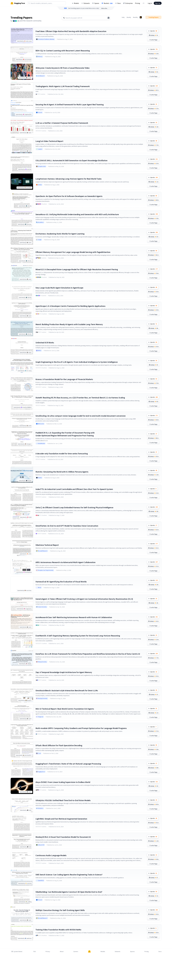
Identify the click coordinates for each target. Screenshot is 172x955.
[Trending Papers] (141, 17)
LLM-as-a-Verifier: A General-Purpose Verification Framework (62, 123)
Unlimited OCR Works (45, 342)
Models (76, 3)
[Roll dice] (108, 17)
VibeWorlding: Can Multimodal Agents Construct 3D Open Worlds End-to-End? (69, 892)
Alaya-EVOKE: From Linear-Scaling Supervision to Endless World (63, 782)
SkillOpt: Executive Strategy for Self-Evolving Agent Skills (60, 910)
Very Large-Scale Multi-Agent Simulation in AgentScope (59, 287)
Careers (75, 951)
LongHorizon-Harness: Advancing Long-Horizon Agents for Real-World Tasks (69, 178)
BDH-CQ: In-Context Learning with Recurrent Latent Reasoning (63, 50)
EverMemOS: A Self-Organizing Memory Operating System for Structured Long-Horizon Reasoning (78, 635)
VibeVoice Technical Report (47, 545)
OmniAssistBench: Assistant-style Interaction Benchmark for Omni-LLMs (67, 690)
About (61, 951)
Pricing (137, 3)
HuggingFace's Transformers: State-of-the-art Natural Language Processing (68, 763)
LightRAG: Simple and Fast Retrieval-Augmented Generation (61, 818)
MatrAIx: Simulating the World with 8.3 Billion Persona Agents (62, 471)
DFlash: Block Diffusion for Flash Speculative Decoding (59, 745)
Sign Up (157, 3)
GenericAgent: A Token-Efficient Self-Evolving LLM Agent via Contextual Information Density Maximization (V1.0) (84, 599)
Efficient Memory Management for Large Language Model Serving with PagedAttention (73, 252)
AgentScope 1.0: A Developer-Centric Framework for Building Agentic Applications (70, 306)
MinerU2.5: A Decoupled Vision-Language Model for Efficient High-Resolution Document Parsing (77, 269)
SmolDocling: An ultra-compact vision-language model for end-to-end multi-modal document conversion (81, 416)
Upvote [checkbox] (153, 31)
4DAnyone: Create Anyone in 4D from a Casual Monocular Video (62, 68)
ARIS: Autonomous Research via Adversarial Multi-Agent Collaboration (65, 562)
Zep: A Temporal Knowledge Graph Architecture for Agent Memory (64, 672)
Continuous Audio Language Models (51, 855)
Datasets (87, 3)
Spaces (96, 3)
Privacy (48, 951)
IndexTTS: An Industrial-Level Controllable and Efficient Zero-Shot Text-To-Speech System (74, 489)
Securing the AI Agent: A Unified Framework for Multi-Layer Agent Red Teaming (70, 104)
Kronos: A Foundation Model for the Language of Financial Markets (64, 379)
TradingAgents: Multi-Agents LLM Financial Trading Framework (63, 86)
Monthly (135, 17)
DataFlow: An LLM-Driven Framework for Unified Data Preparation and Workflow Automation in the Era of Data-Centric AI (88, 654)
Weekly (129, 17)
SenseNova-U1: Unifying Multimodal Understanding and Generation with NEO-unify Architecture (77, 214)
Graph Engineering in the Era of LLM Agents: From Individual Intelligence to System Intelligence (77, 362)
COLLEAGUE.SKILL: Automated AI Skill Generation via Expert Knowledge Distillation (71, 160)
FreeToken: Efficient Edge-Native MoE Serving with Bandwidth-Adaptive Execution (71, 31)
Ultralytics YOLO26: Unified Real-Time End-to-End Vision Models (63, 800)
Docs (119, 3)
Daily (123, 17)
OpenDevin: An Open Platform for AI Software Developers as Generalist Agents (69, 196)
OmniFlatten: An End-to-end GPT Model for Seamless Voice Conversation (67, 525)
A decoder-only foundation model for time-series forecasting (62, 453)
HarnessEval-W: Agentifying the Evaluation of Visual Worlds (61, 581)
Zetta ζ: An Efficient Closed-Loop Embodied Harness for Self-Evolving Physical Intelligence (74, 507)
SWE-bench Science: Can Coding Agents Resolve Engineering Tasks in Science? (69, 874)
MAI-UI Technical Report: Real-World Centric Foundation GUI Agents (65, 708)
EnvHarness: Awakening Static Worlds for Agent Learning (60, 233)
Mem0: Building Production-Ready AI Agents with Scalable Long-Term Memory (69, 324)
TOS (34, 951)
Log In (150, 3)
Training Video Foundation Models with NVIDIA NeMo (58, 929)
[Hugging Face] (89, 951)
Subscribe (104, 8)
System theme (17, 951)
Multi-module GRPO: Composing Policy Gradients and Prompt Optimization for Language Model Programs (81, 728)
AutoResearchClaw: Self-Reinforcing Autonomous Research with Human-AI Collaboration (74, 617)
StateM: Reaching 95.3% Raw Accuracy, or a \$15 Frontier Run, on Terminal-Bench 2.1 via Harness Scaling (80, 397)
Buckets (108, 3)
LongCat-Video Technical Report (49, 141)
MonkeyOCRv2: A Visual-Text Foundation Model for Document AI (63, 837)
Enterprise (129, 3)
